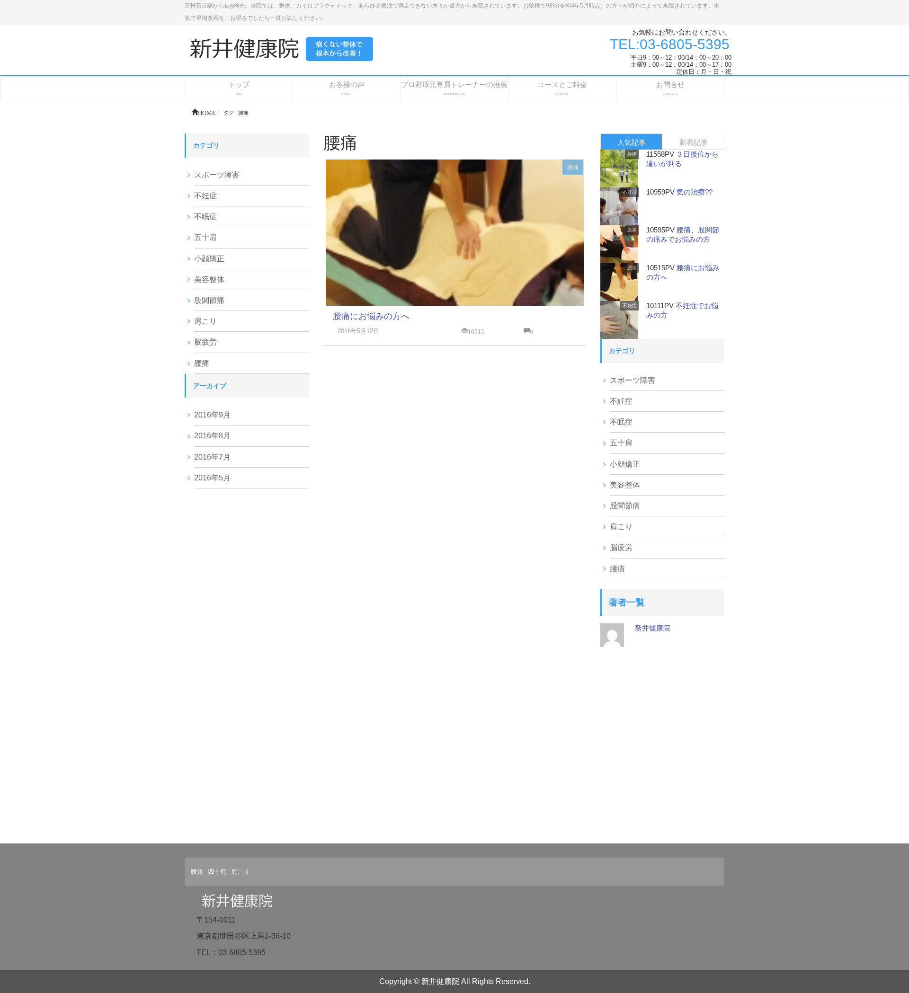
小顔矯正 (209, 259)
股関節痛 (209, 300)
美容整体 (209, 279)
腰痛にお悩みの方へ (371, 316)
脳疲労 (205, 342)
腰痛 (573, 167)
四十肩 (217, 871)
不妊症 (205, 196)
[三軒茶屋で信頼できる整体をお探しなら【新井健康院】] (284, 48)
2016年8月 (212, 436)
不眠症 (205, 217)
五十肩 (205, 237)
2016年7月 (212, 457)
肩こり (205, 321)
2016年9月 (212, 415)
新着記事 (693, 142)
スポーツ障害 (217, 175)
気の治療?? (695, 192)
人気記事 (631, 142)
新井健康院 (652, 628)
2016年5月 (212, 478)
